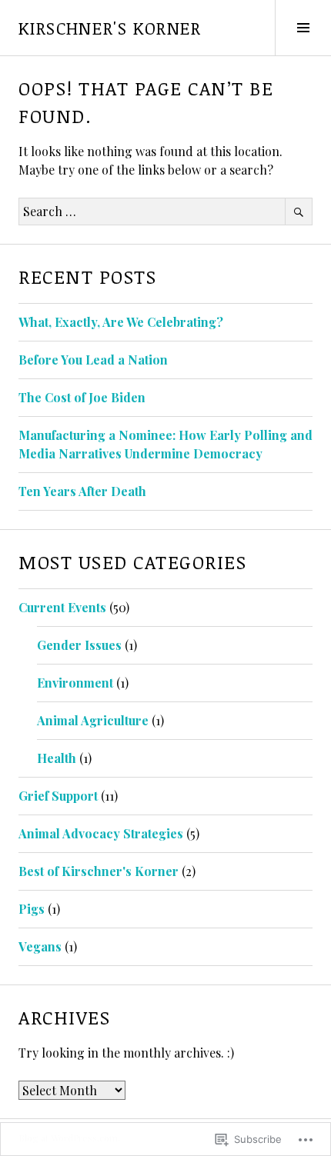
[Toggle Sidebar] (303, 27)
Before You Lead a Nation (93, 359)
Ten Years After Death (82, 491)
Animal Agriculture (93, 720)
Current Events (62, 607)
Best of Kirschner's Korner (98, 871)
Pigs (31, 909)
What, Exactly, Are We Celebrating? (120, 322)
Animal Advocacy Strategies (100, 833)
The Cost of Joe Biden (81, 397)
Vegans (40, 946)
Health (56, 758)
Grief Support (58, 796)
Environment (75, 683)
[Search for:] (165, 211)
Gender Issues (79, 645)
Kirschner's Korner (110, 27)
